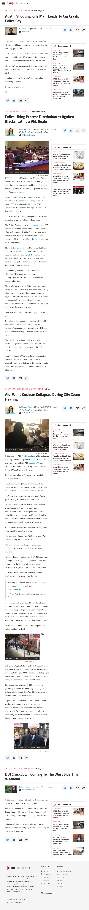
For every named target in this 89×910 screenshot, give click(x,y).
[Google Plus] (41, 880)
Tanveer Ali (25, 28)
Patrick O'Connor (36, 462)
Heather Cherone (27, 129)
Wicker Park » (58, 90)
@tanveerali (26, 31)
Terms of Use (11, 899)
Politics (43, 111)
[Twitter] (41, 871)
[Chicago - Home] (12, 3)
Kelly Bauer (25, 787)
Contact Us (60, 877)
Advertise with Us (62, 874)
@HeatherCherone (28, 135)
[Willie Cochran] (31, 734)
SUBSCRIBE (47, 893)
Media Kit (60, 886)
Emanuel (20, 247)
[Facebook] (41, 874)
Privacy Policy (20, 899)
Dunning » (56, 848)
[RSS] (41, 886)
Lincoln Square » (59, 163)
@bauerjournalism (28, 789)
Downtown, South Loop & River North (24, 389)
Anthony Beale (34, 197)
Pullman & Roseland (15, 111)
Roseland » (57, 50)
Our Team (60, 880)
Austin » (56, 187)
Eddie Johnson (38, 239)
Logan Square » (59, 835)
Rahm (14, 247)
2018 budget (31, 225)
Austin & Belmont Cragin (17, 11)
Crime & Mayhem (37, 11)
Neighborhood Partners (64, 871)
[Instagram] (41, 883)
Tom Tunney (14, 355)
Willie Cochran (28, 455)
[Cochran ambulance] (22, 645)
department (23, 200)
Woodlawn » (57, 151)
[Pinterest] (41, 877)
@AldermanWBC (15, 589)
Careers (59, 883)
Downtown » (57, 76)
